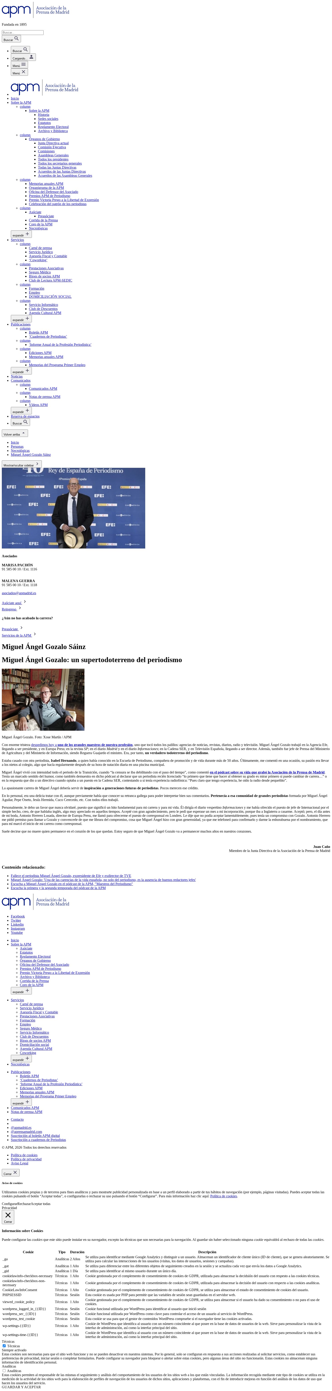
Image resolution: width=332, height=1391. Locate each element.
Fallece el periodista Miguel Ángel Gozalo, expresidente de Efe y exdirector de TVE (71, 876)
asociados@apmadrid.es (19, 593)
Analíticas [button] (9, 1366)
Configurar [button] (9, 1204)
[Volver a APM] (35, 17)
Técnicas (13, 1346)
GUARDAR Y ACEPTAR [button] (21, 1387)
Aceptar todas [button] (40, 1204)
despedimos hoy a (82, 745)
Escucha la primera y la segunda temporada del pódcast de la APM (58, 888)
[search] (20, 49)
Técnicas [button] (8, 1341)
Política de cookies (223, 1196)
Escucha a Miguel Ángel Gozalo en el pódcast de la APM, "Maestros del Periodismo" (72, 884)
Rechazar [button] (24, 1204)
